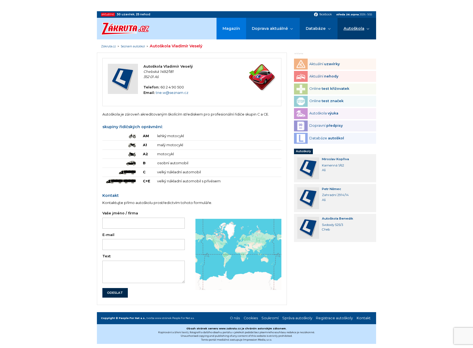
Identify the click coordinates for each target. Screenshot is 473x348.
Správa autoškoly (297, 318)
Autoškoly (303, 151)
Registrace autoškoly (334, 318)
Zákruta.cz (108, 46)
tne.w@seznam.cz (172, 93)
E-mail (108, 235)
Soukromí (270, 318)
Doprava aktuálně (270, 28)
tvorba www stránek (159, 318)
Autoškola (354, 28)
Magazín (231, 28)
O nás (235, 318)
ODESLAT (115, 293)
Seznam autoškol (133, 46)
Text (106, 256)
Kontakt (364, 318)
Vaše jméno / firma (120, 213)
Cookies (251, 318)
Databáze (316, 28)
